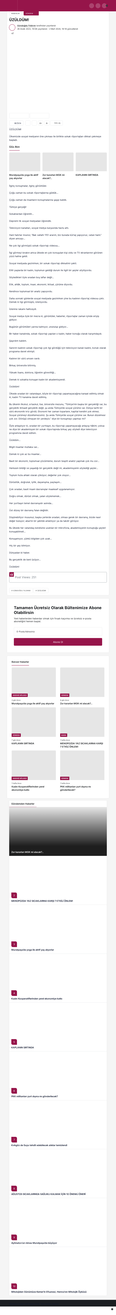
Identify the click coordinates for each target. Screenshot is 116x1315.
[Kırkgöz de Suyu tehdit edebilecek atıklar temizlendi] (58, 1124)
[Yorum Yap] (34, 123)
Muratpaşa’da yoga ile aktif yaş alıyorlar (32, 949)
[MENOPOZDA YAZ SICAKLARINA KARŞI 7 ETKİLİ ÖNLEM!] (82, 727)
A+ (40, 123)
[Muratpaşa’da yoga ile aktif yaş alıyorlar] (24, 166)
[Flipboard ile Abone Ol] (39, 115)
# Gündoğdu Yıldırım (20, 591)
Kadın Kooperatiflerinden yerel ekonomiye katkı (36, 998)
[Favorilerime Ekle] (27, 123)
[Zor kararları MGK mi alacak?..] (58, 166)
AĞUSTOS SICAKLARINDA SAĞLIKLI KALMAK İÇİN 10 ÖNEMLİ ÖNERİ (48, 1194)
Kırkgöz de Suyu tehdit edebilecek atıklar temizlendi (39, 1145)
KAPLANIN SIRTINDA (22, 1047)
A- (47, 123)
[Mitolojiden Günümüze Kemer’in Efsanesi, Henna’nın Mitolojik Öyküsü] (58, 1271)
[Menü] (11, 5)
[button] (97, 5)
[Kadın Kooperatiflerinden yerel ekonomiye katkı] (34, 771)
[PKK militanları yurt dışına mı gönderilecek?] (82, 771)
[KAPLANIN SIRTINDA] (91, 166)
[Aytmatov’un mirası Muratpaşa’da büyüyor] (58, 1222)
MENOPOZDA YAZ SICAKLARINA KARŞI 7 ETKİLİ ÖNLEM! (42, 900)
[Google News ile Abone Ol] (19, 115)
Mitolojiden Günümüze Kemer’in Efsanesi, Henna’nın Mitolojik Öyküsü (49, 1291)
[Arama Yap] (91, 5)
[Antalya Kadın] (44, 6)
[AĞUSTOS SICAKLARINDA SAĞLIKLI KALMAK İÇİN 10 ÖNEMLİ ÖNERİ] (58, 1173)
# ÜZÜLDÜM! (41, 591)
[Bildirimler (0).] (99, 1310)
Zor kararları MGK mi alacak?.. (27, 852)
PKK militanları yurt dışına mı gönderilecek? (34, 1096)
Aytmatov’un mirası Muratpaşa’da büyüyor (34, 1242)
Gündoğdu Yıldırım (26, 25)
